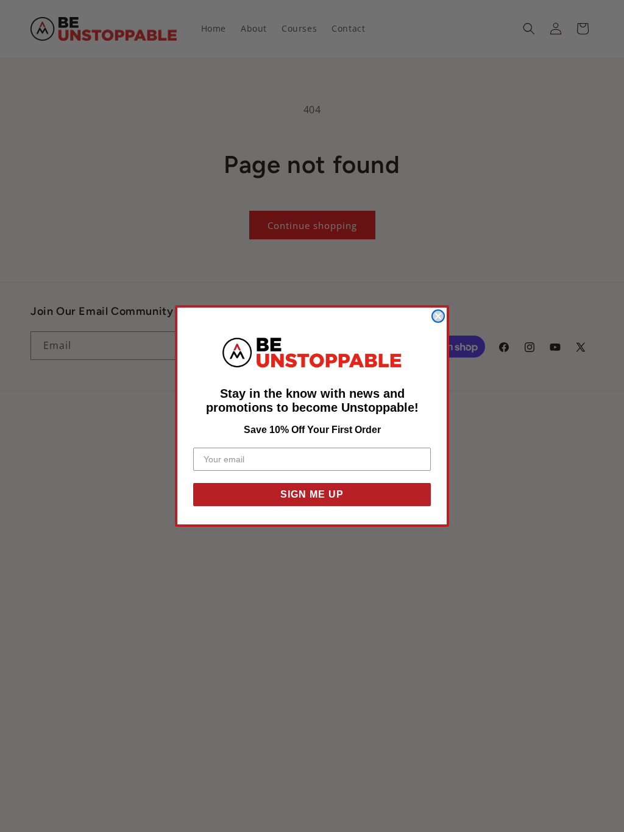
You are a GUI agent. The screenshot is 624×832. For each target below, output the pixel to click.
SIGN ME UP (312, 494)
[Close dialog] (438, 316)
